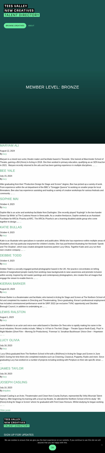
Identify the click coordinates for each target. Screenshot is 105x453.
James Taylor (11, 368)
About (31, 26)
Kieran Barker (12, 283)
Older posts (5, 410)
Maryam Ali (9, 145)
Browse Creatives (15, 26)
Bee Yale (7, 170)
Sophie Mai (9, 199)
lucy (5, 154)
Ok (52, 447)
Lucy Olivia (9, 340)
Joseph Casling (13, 382)
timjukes (6, 391)
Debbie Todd (10, 255)
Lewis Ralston (13, 312)
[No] (102, 445)
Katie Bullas (11, 227)
